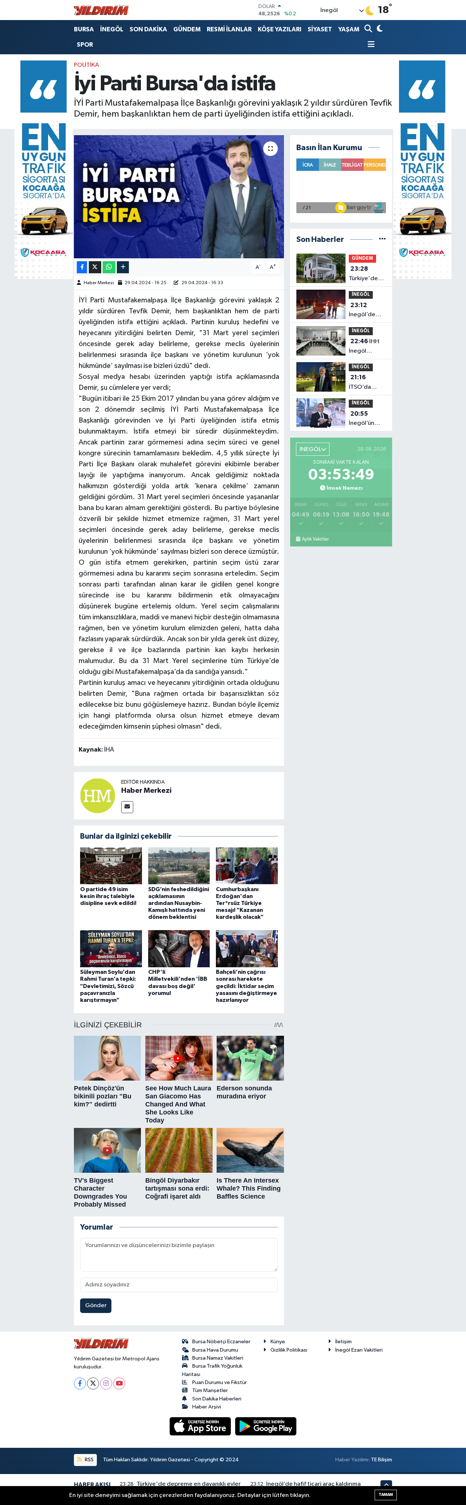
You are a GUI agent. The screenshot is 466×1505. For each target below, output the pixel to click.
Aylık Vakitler (315, 539)
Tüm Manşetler (210, 1390)
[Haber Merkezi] (97, 795)
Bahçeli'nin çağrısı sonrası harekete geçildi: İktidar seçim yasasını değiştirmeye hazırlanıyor (246, 986)
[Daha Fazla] (123, 267)
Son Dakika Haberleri (216, 1399)
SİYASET (320, 29)
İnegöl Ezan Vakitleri (359, 1350)
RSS (89, 1459)
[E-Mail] (127, 807)
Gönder (96, 1305)
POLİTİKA (86, 65)
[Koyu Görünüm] (379, 29)
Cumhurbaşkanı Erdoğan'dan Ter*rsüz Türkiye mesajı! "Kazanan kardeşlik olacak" (240, 903)
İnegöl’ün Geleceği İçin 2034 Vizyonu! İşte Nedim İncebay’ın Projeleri (367, 419)
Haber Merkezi (99, 283)
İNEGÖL (111, 29)
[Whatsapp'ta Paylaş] (109, 267)
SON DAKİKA (148, 29)
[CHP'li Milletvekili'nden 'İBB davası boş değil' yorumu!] (179, 948)
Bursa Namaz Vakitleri (217, 1358)
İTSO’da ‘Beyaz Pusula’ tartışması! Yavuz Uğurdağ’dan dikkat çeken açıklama (367, 383)
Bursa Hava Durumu (215, 1350)
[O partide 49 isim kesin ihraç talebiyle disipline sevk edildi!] (111, 865)
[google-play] (266, 1426)
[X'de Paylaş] (95, 267)
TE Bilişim (381, 1459)
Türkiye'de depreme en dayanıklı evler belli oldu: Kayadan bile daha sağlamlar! (366, 274)
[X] (93, 1383)
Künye (277, 1341)
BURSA (84, 29)
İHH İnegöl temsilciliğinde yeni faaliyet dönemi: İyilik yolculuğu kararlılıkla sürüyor (369, 347)
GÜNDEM (187, 29)
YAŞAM (348, 29)
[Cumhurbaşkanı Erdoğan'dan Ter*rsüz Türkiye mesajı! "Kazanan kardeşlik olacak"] (247, 865)
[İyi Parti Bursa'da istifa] (179, 196)
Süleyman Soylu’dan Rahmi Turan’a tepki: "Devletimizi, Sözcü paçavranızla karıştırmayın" (108, 986)
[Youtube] (119, 1383)
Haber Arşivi (206, 1407)
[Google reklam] (44, 169)
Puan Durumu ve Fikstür (219, 1382)
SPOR (85, 45)
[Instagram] (106, 1383)
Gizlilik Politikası (288, 1350)
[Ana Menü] (369, 45)
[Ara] (369, 29)
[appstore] (201, 1426)
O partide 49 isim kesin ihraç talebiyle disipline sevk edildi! (108, 896)
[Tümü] (382, 239)
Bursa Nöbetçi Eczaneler (221, 1341)
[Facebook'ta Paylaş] (82, 267)
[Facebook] (80, 1383)
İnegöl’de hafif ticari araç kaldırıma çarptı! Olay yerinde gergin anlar (365, 311)
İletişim (343, 1341)
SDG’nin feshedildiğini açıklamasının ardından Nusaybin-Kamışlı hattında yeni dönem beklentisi (178, 903)
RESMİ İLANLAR (229, 29)
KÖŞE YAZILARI (279, 29)
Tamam (386, 1495)
